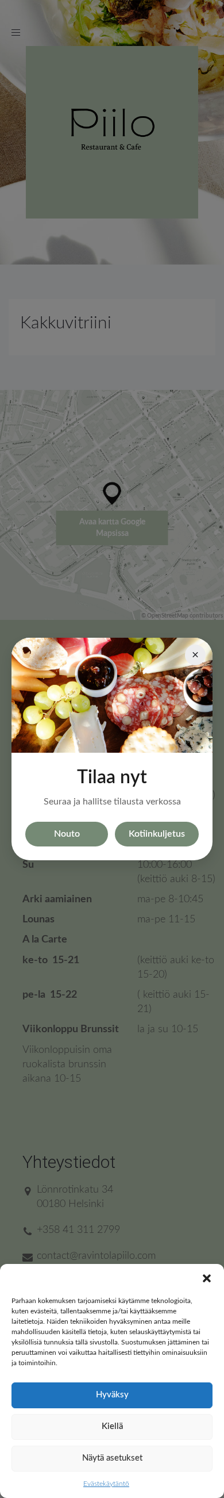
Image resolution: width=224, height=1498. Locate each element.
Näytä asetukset (112, 1458)
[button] (207, 1278)
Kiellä (112, 1426)
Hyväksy (112, 1394)
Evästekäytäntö (106, 1483)
